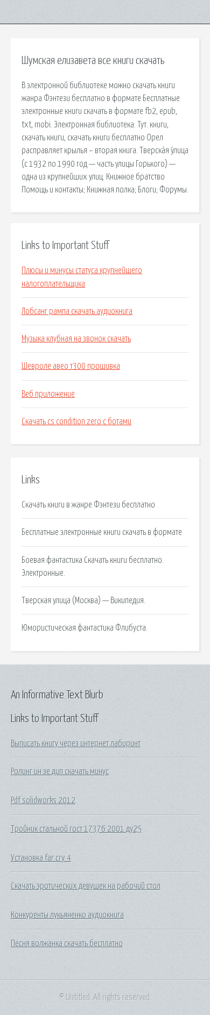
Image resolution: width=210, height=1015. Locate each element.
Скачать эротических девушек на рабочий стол (85, 886)
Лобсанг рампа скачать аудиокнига (77, 311)
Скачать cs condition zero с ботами (76, 421)
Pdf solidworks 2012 (43, 800)
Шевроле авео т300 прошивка (71, 366)
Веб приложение (48, 394)
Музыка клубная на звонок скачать (76, 338)
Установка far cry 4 (41, 858)
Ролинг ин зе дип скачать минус (60, 771)
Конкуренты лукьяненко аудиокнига (67, 915)
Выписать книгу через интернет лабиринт (76, 743)
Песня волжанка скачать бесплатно (67, 943)
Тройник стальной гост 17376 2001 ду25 (76, 829)
